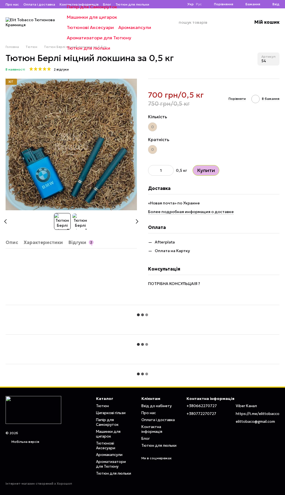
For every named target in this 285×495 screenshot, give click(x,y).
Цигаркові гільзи (111, 413)
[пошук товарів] (174, 22)
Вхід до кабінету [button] (156, 406)
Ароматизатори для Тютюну (99, 37)
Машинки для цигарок (92, 17)
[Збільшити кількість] (169, 170)
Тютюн (102, 406)
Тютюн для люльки (88, 48)
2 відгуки (61, 69)
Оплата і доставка (158, 419)
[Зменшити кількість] (152, 170)
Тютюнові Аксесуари (90, 27)
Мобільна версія (25, 442)
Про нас (148, 413)
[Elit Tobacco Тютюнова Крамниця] (33, 409)
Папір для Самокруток (92, 6)
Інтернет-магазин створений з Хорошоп (39, 484)
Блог (145, 438)
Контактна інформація (151, 429)
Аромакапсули (134, 27)
